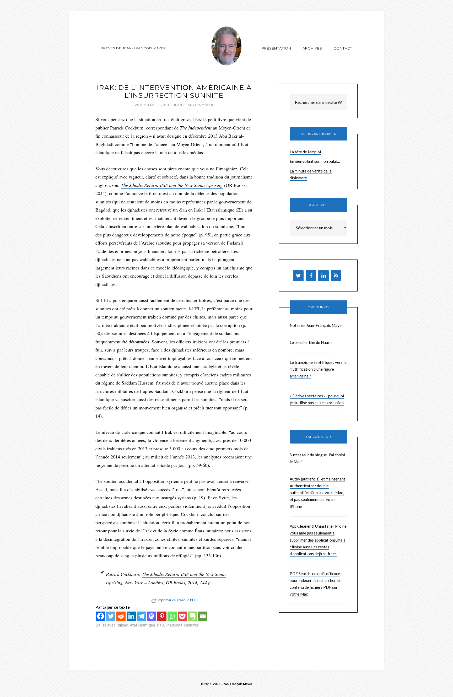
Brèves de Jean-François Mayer (226, 46)
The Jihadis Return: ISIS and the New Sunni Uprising (172, 185)
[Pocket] (182, 616)
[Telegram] (141, 616)
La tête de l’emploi (305, 151)
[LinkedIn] (323, 275)
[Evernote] (192, 616)
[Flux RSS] (336, 275)
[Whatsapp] (172, 616)
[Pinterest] (161, 616)
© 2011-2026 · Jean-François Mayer (226, 684)
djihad (122, 624)
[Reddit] (121, 616)
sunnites (191, 624)
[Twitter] (110, 616)
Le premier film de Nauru (311, 342)
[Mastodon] (151, 616)
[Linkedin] (131, 616)
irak (160, 624)
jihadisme (173, 624)
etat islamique (142, 624)
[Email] (202, 616)
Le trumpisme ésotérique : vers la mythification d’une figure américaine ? (318, 369)
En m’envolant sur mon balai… (315, 161)
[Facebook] (100, 616)
